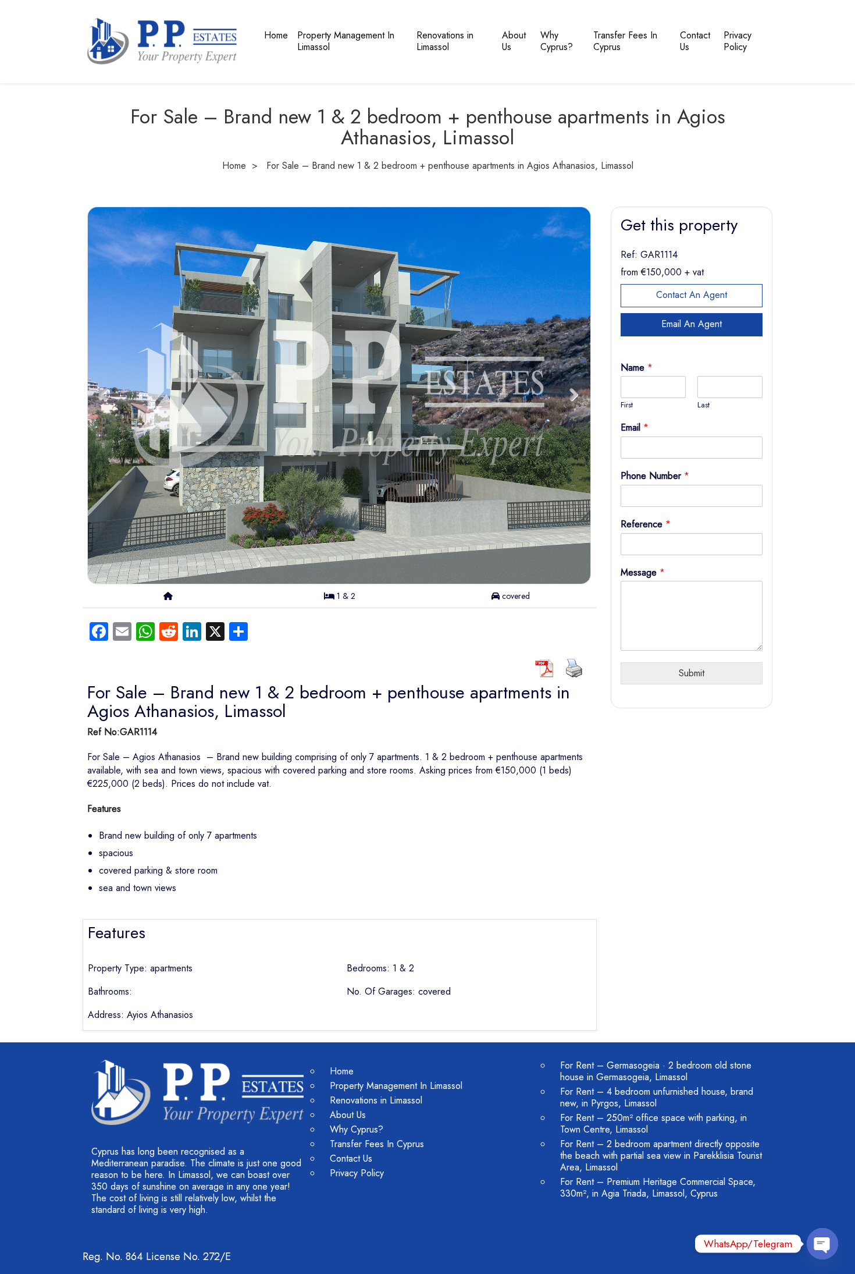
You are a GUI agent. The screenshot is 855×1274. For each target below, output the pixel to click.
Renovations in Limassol (444, 41)
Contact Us (695, 41)
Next (573, 395)
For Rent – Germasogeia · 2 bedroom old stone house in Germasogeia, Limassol (655, 1071)
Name (637, 368)
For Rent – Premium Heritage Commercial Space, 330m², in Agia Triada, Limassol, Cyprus (658, 1187)
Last (703, 405)
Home (276, 35)
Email (635, 428)
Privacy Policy (737, 41)
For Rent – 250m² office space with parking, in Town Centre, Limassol (653, 1123)
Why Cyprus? (556, 41)
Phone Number (655, 476)
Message (643, 573)
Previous (103, 395)
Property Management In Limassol (345, 41)
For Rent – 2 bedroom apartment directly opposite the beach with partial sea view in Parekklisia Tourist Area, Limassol (661, 1155)
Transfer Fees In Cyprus (625, 41)
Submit (691, 673)
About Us (514, 41)
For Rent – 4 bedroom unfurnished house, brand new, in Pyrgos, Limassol (656, 1097)
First (627, 405)
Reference (646, 525)
